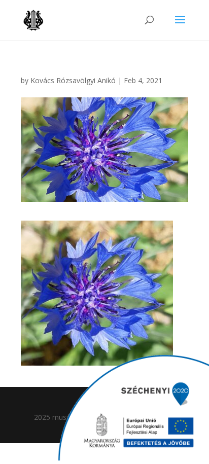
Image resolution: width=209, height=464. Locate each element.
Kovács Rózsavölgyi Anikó (73, 80)
